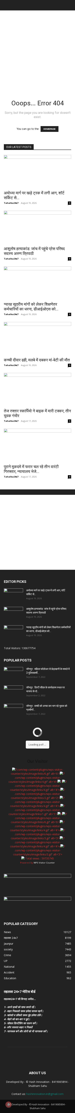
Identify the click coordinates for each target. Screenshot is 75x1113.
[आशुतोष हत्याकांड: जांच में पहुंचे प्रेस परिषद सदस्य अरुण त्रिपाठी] (37, 227)
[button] (6, 5)
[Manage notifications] (8, 1104)
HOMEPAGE (49, 129)
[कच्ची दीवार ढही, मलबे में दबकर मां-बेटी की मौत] (37, 338)
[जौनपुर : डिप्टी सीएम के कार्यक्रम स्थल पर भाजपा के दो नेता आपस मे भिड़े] (13, 692)
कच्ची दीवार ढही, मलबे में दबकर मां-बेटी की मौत (37, 360)
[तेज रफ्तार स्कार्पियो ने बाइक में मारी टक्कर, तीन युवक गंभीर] (37, 389)
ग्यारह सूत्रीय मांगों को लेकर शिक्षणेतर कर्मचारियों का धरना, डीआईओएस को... (31, 306)
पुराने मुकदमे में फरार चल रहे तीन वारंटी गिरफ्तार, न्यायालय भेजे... (31, 469)
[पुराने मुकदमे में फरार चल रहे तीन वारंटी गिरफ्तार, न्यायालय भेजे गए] (37, 445)
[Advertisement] (37, 49)
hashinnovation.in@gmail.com (44, 1094)
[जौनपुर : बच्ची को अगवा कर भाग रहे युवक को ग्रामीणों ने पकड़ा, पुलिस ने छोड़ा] (13, 710)
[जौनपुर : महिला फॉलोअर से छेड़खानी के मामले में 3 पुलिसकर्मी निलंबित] (13, 673)
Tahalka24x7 (11, 202)
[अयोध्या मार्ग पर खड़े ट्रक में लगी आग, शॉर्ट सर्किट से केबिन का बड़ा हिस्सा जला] (37, 171)
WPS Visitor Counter (44, 862)
